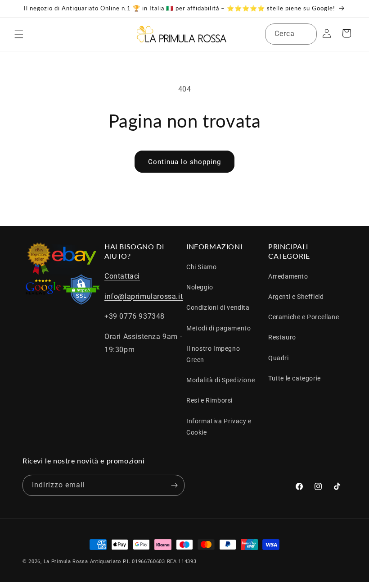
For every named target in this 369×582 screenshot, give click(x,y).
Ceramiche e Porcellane (303, 317)
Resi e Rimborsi (209, 400)
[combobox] (291, 34)
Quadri (278, 358)
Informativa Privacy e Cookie (219, 426)
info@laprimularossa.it (143, 296)
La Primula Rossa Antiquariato (82, 561)
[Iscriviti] (174, 485)
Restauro (282, 337)
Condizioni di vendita (218, 307)
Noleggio (199, 287)
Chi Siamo (201, 266)
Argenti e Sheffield (296, 296)
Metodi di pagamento (218, 328)
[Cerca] (306, 34)
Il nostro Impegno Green (213, 354)
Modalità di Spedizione (220, 380)
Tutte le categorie (294, 378)
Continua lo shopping (184, 162)
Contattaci (122, 276)
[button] (19, 34)
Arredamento (288, 276)
